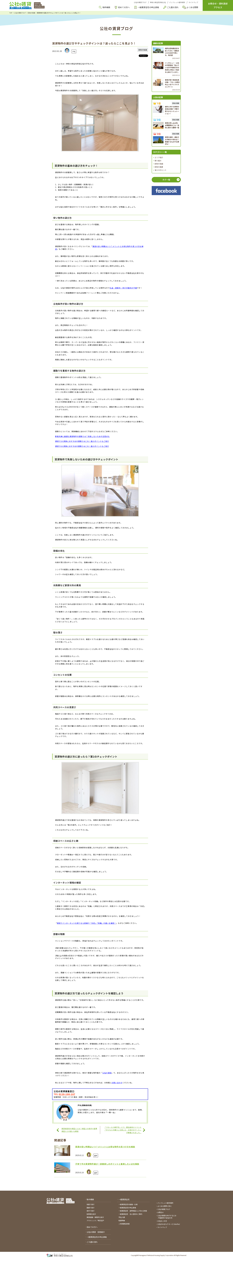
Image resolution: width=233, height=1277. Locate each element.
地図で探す (91, 1204)
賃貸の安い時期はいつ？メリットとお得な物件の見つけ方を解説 (105, 1146)
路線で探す (91, 1208)
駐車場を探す (91, 1214)
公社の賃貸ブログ (140, 2)
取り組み (158, 160)
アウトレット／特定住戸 (95, 1220)
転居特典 (122, 1220)
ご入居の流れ (173, 7)
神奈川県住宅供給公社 (158, 2)
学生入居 (122, 1217)
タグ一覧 (166, 179)
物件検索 (106, 7)
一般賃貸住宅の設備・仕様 (128, 1204)
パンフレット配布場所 (177, 2)
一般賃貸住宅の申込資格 (148, 7)
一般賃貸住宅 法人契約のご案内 (130, 1214)
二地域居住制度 (124, 1224)
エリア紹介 (159, 157)
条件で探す (91, 1211)
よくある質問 (192, 7)
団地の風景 (159, 167)
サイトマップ (193, 2)
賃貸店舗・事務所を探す (95, 1217)
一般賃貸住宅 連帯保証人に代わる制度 (133, 1211)
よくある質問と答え (164, 1206)
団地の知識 (159, 164)
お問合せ (160, 1212)
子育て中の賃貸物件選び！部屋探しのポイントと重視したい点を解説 (107, 1163)
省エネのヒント (160, 170)
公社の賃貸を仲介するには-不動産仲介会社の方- (166, 1216)
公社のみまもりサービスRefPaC (168, 1224)
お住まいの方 (162, 1221)
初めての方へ (124, 7)
